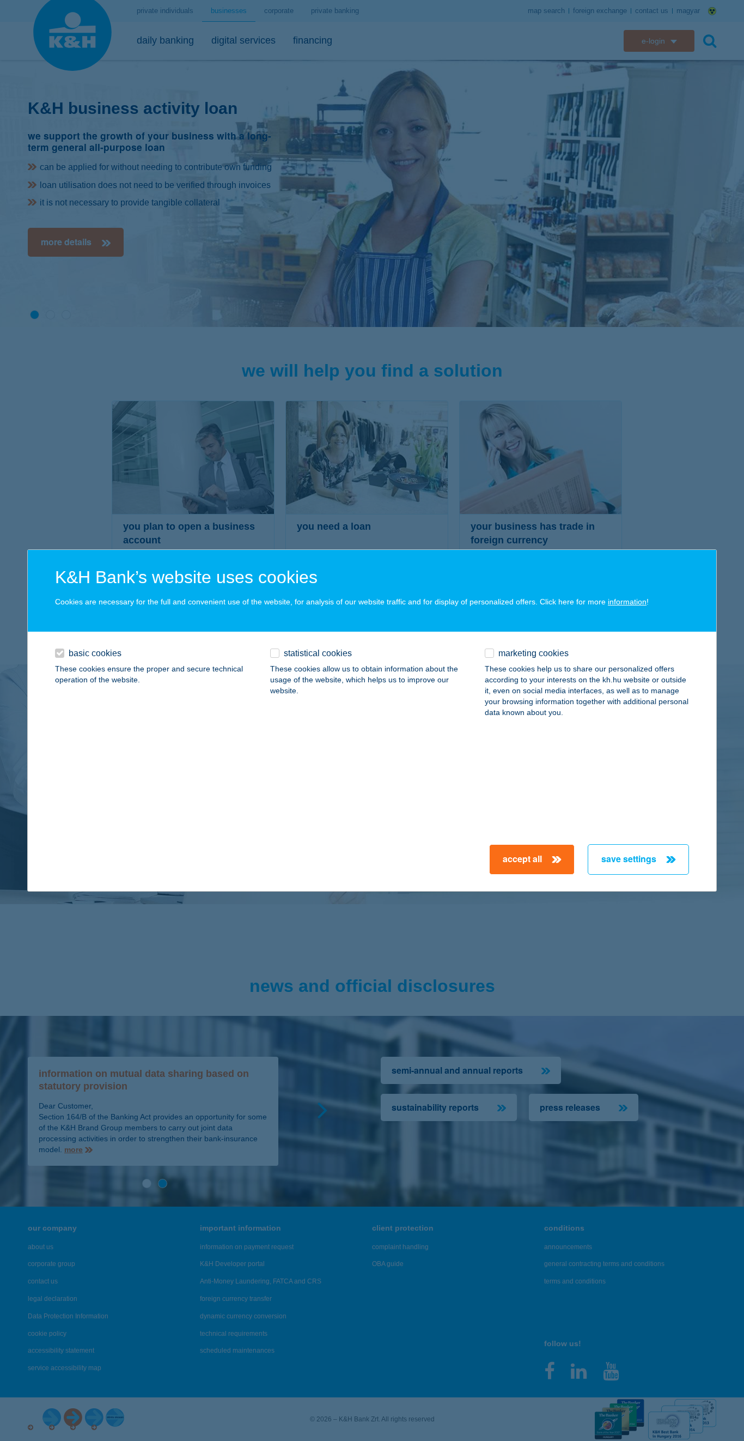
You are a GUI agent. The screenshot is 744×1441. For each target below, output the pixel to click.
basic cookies (95, 653)
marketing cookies (533, 653)
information (627, 601)
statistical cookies (318, 653)
